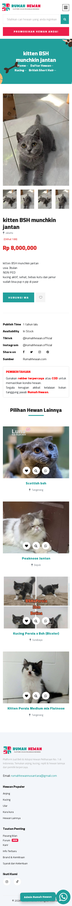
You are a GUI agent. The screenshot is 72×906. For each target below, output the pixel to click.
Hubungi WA (18, 297)
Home (21, 65)
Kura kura (8, 811)
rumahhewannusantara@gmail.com (34, 775)
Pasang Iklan (10, 835)
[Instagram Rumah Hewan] (7, 882)
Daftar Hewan (40, 65)
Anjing (6, 793)
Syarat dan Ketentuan (15, 863)
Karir (5, 844)
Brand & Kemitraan (14, 857)
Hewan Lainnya (12, 818)
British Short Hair (41, 70)
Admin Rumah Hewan (37, 897)
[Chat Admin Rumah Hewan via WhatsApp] (63, 896)
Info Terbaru (10, 851)
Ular (5, 805)
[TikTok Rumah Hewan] (17, 882)
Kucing (19, 70)
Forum (6, 840)
